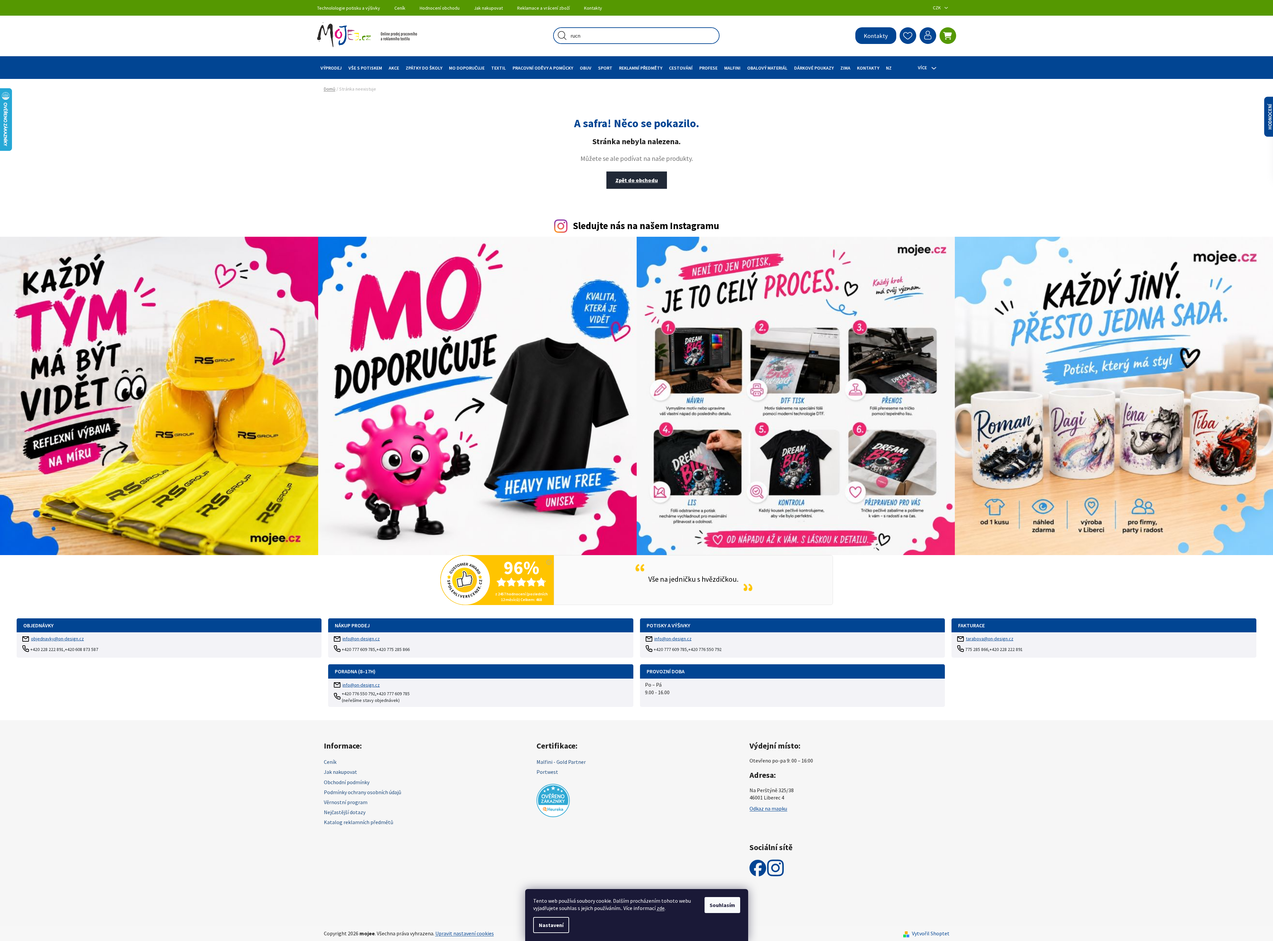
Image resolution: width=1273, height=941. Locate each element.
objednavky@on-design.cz (57, 639)
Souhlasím (722, 905)
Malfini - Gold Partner (561, 762)
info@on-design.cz (361, 639)
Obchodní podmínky (346, 782)
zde (661, 908)
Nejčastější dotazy (344, 812)
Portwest (547, 772)
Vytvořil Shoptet (931, 933)
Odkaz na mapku (768, 808)
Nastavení (551, 925)
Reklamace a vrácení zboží (543, 8)
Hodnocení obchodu (440, 8)
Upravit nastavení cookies (464, 933)
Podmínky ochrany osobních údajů (362, 792)
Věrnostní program (345, 802)
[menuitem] (331, 67)
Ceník (399, 8)
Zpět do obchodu (636, 180)
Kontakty (593, 8)
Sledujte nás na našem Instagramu (646, 226)
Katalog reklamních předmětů (358, 822)
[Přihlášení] (928, 35)
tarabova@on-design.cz (989, 639)
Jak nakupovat (488, 8)
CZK (937, 8)
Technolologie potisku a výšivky (348, 8)
